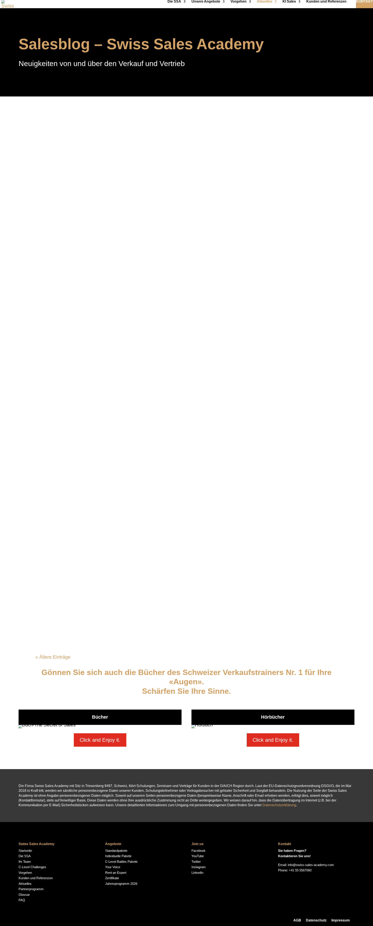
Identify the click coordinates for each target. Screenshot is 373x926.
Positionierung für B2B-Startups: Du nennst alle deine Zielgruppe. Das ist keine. (162, 453)
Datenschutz (316, 920)
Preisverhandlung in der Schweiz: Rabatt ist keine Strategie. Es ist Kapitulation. (161, 348)
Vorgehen (239, 1)
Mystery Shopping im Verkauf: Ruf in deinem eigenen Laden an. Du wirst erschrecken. (171, 184)
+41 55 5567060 (300, 870)
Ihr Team (25, 861)
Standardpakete (116, 850)
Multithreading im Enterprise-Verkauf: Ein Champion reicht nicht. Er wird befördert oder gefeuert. (173, 509)
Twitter (196, 861)
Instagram (198, 867)
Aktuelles (264, 1)
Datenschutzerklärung (279, 805)
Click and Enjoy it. (100, 740)
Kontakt (364, 1)
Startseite (25, 850)
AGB (297, 920)
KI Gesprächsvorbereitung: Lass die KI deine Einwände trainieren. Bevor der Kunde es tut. (178, 237)
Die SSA (174, 1)
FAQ (22, 900)
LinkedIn (197, 872)
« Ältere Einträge (52, 657)
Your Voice (112, 867)
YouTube (197, 856)
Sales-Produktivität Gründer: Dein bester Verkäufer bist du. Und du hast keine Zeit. (166, 618)
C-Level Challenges (32, 867)
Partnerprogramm (31, 889)
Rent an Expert (115, 872)
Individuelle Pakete (118, 856)
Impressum (340, 920)
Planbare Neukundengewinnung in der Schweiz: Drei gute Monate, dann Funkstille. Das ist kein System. (185, 293)
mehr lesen (50, 146)
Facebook (198, 850)
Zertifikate (112, 878)
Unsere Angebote (205, 1)
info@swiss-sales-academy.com (311, 865)
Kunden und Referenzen (326, 1)
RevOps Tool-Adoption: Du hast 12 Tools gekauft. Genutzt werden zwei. (149, 401)
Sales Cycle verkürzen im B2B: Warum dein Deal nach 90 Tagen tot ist (147, 132)
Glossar (24, 894)
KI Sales (289, 1)
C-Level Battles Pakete (121, 861)
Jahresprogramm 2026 (121, 883)
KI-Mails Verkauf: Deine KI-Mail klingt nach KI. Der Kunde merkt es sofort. (152, 565)
